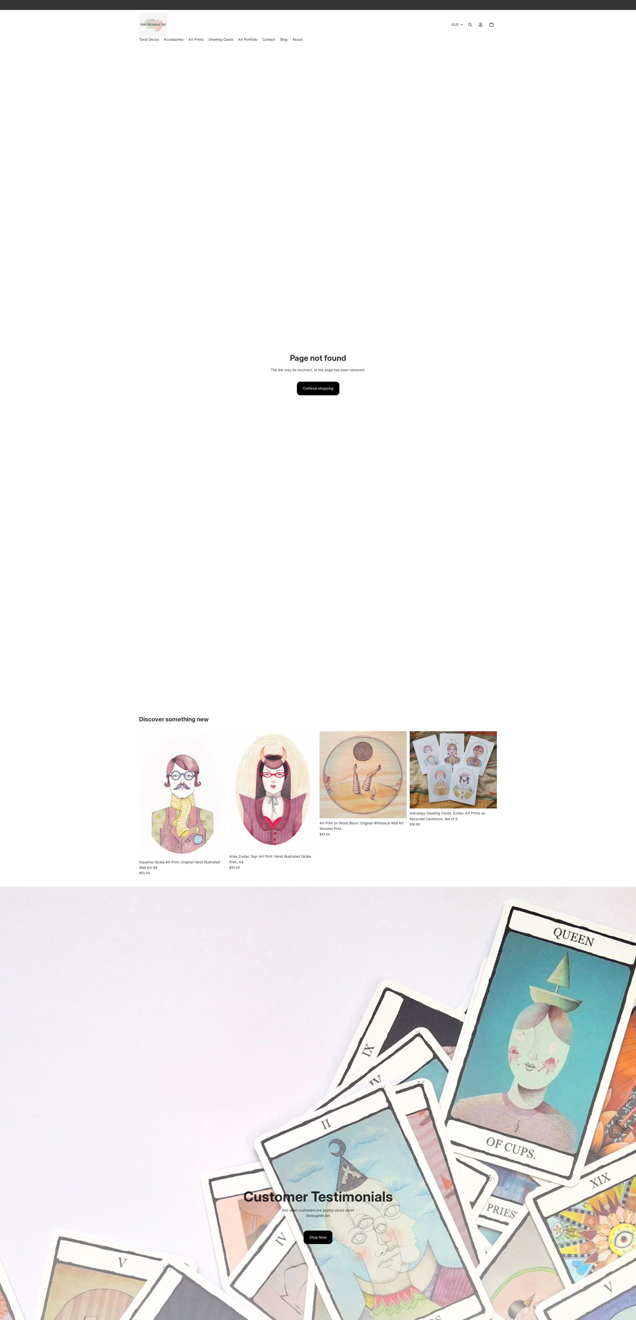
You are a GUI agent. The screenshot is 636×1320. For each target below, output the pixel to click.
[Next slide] (218, 794)
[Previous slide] (146, 794)
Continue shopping (318, 388)
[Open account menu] (480, 24)
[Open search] (470, 24)
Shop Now (318, 1237)
